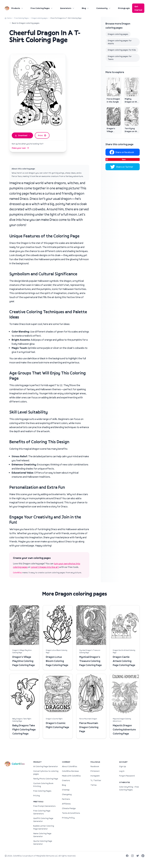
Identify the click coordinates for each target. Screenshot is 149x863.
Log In (121, 771)
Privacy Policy (68, 817)
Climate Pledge (69, 808)
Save (124, 159)
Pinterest (95, 771)
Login (127, 8)
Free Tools (38, 801)
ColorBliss (17, 572)
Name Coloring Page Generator (42, 835)
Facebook (95, 766)
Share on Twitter (124, 166)
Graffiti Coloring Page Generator (43, 819)
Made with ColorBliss (71, 775)
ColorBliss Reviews (70, 771)
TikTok (93, 785)
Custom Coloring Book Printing (43, 785)
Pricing (121, 8)
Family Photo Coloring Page (45, 778)
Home (9, 18)
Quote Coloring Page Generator (42, 842)
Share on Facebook (124, 152)
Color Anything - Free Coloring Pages (129, 788)
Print (40, 135)
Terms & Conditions (71, 813)
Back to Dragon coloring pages (25, 23)
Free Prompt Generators (44, 806)
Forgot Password (127, 775)
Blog (84, 8)
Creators (66, 780)
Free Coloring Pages (40, 8)
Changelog (67, 794)
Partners (66, 799)
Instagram (95, 775)
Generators (65, 8)
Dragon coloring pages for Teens (120, 57)
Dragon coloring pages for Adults (120, 42)
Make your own (19, 148)
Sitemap (66, 789)
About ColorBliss (69, 766)
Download (22, 135)
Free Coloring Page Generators (41, 812)
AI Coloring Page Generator (45, 766)
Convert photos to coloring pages (45, 772)
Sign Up (122, 766)
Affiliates (66, 803)
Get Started (138, 8)
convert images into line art (45, 567)
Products (15, 8)
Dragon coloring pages (39, 18)
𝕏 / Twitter (96, 780)
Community (102, 8)
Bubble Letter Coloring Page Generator (43, 827)
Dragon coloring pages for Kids (122, 50)
